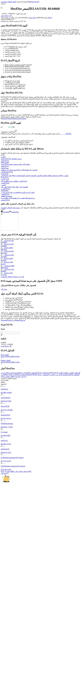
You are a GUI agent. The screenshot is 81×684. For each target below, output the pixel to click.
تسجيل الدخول (9, 570)
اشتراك (3, 570)
